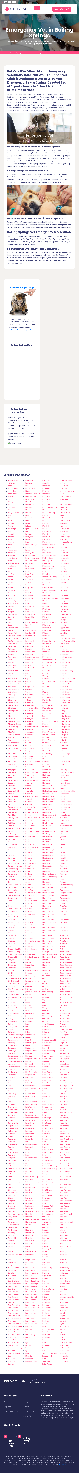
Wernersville (64, 1134)
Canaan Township (15, 866)
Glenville (28, 740)
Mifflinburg (46, 614)
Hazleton (28, 874)
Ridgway (45, 1294)
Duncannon (12, 1257)
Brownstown (13, 810)
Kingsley (28, 1053)
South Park (64, 686)
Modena (45, 646)
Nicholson (46, 882)
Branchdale (12, 753)
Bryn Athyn (12, 812)
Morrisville (46, 700)
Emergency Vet (29, 1402)
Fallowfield (29, 563)
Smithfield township (67, 638)
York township (65, 1348)
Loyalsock (29, 1329)
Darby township (14, 1152)
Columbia (11, 1032)
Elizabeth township (32, 494)
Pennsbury (46, 1085)
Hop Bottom (30, 933)
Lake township (31, 1104)
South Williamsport (67, 697)
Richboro (45, 1283)
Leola (27, 1195)
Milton (44, 638)
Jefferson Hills (30, 989)
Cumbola (11, 1117)
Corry (10, 1080)
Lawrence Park (31, 1158)
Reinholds (46, 1270)
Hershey (28, 903)
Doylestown (12, 1227)
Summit (62, 796)
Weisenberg (64, 1126)
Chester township (15, 954)
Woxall (62, 1313)
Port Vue (45, 1192)
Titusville (63, 887)
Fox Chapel (29, 641)
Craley (10, 1088)
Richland (45, 1286)
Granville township (32, 761)
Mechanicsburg (48, 566)
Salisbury (63, 488)
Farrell (27, 571)
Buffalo (11, 820)
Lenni (27, 1190)
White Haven (64, 1235)
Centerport (12, 911)
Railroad (45, 1233)
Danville (11, 1147)
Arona (10, 571)
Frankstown (29, 662)
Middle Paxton (47, 587)
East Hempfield (14, 1316)
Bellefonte (12, 646)
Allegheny (12, 510)
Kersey (28, 1045)
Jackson (28, 978)
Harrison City (30, 855)
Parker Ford (47, 1043)
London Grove (30, 1251)
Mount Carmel (47, 708)
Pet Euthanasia (29, 1411)
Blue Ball (11, 729)
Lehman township (32, 1182)
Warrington (64, 1072)
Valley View (64, 1032)
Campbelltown (13, 863)
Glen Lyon (29, 719)
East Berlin (12, 1278)
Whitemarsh (64, 1249)
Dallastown (12, 1131)
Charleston (12, 933)
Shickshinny (64, 579)
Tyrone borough (66, 933)
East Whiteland (14, 1353)
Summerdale (64, 794)
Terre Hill (63, 858)
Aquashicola (12, 550)
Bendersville (13, 652)
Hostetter (29, 946)
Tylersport (64, 930)
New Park (46, 847)
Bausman (11, 625)
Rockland (45, 1318)
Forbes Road (30, 606)
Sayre (62, 502)
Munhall (45, 764)
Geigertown (29, 686)
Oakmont (46, 976)
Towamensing (65, 898)
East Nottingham (14, 1332)
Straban (63, 767)
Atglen (10, 582)
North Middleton (48, 927)
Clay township (13, 984)
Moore (45, 692)
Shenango (63, 566)
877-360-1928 (10, 2)
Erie (26, 531)
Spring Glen (64, 719)
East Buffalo (12, 1286)
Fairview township (32, 558)
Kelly (27, 1029)
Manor (45, 510)
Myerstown (46, 769)
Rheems (45, 1278)
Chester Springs (14, 951)
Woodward (64, 1308)
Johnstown (29, 1016)
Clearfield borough (15, 989)
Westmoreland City (67, 1222)
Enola (27, 523)
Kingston (28, 1056)
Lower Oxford (30, 1300)
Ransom (45, 1238)
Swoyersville (64, 831)
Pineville (45, 1131)
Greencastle (29, 777)
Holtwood (29, 919)
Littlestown (29, 1233)
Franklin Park (30, 654)
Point (44, 1176)
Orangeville (46, 1008)
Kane (27, 1024)
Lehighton (29, 1179)
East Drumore (13, 1300)
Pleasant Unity (48, 1152)
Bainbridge (12, 601)
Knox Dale (29, 1077)
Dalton (10, 1136)
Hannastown (30, 826)
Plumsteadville (47, 1160)
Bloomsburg (13, 727)
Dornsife (11, 1209)
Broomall (11, 804)
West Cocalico (65, 1147)
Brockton (11, 785)
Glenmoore (29, 732)
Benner (11, 654)
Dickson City (13, 1192)
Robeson (45, 1305)
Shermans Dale (65, 577)
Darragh (11, 1155)
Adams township (14, 488)
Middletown (46, 601)
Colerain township (15, 1016)
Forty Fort (29, 625)
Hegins (28, 877)
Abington (11, 483)
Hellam (28, 885)
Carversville (12, 890)
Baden (10, 598)
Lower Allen (29, 1265)
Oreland (45, 1010)
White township (66, 1241)
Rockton (45, 1321)
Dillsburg (11, 1195)
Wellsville (63, 1128)
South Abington (66, 657)
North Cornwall (48, 898)
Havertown (29, 868)
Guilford (28, 802)
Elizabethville (30, 499)
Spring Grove (65, 721)
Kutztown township (32, 1088)
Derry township (14, 1182)
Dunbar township (15, 1254)
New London (47, 836)
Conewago (12, 1048)
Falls (27, 566)
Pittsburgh (46, 1139)
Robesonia (46, 1308)
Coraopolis (12, 1075)
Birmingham (13, 711)
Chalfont (11, 919)
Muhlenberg (47, 753)
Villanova (63, 1040)
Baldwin (11, 606)
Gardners (29, 681)
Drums (10, 1246)
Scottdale (63, 523)
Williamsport (64, 1273)
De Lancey (12, 1160)
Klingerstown (30, 1075)
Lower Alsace (30, 1267)
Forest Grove (30, 614)
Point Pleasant (48, 1179)
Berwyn (11, 673)
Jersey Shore (30, 1008)
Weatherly (63, 1120)
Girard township (31, 708)
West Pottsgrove (66, 1200)
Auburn (11, 587)
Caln (10, 852)
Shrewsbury (64, 595)
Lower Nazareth (31, 1297)
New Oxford (47, 844)
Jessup (27, 1010)
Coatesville (12, 1005)
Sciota (62, 515)
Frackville (28, 644)
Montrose (46, 686)
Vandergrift (64, 1034)
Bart (10, 619)
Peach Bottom (47, 1056)
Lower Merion (30, 1289)
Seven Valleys (65, 536)
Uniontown (64, 941)
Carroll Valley (13, 887)
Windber (63, 1292)
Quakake (45, 1217)
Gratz (27, 767)
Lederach (28, 1171)
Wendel (62, 1131)
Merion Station (48, 582)
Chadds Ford (13, 917)
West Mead (64, 1179)
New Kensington (48, 831)
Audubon (11, 590)
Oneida (45, 1002)
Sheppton (63, 574)
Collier (10, 1024)
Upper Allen (64, 951)
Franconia (29, 646)
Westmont (64, 1219)
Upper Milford (65, 981)
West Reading (65, 1203)
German (28, 692)
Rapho (44, 1241)
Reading (45, 1246)
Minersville (46, 644)
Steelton (63, 756)
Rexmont (45, 1273)
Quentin (45, 1225)
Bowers (11, 740)
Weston (63, 1225)
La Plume (28, 1091)
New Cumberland (49, 815)
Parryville (46, 1048)
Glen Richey (29, 724)
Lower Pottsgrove (32, 1305)
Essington (29, 536)
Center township (14, 909)
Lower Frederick (31, 1275)
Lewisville (29, 1209)
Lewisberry (29, 1200)
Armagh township (15, 563)
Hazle (27, 871)
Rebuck (45, 1254)
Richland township (49, 1289)
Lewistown (29, 1206)
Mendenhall (47, 579)
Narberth (46, 775)
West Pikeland (65, 1192)
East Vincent (13, 1350)
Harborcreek (30, 836)
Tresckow (63, 911)
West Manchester (66, 1174)
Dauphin (11, 1158)
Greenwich (29, 794)
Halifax (28, 810)
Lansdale (28, 1131)
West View (63, 1209)
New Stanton (47, 860)
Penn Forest (47, 1072)
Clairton (11, 970)
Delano (11, 1166)
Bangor (11, 611)
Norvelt (45, 960)
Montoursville (47, 684)
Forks (27, 619)
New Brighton (47, 802)
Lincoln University (32, 1219)
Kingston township (32, 1059)
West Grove (64, 1160)
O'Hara (45, 973)
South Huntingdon (67, 673)
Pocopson (46, 1174)
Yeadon (62, 1334)
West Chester (65, 1144)
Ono (44, 1005)
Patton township (48, 1051)
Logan (27, 1246)
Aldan (10, 504)
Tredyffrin (63, 906)
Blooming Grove (14, 724)
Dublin (10, 1251)
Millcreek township (49, 622)
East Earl (11, 1302)
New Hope (46, 828)
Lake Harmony (31, 1101)
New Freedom (47, 818)
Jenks (27, 1000)
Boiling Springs (16, 53)
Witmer (62, 1300)
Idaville (28, 962)
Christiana (12, 968)
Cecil (10, 901)
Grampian (29, 753)
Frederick (28, 665)
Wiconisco (63, 1257)
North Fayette (47, 911)
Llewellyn (28, 1238)
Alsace (10, 520)
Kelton (27, 1032)
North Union (47, 935)
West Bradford (65, 1136)
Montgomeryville (49, 681)
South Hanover (65, 668)
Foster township (31, 630)
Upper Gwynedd (66, 965)
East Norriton (13, 1329)
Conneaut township (15, 1056)
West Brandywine (66, 1139)
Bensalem (12, 657)
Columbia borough (15, 1034)
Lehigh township (31, 1176)
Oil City (45, 984)
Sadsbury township (49, 1353)
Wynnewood (64, 1326)
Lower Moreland (31, 1294)
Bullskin (11, 826)
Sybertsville (64, 834)
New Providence (48, 852)
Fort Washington (31, 622)
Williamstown (65, 1275)
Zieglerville (64, 1358)
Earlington (12, 1270)
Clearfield (11, 986)
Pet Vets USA (14, 1381)
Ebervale (11, 1361)
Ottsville (45, 1018)
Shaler (62, 545)
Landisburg (29, 1123)
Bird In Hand (13, 705)
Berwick (11, 668)
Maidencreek (47, 486)
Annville (11, 542)
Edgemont (29, 480)
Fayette (28, 577)
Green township (31, 772)
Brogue (11, 794)
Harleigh (28, 842)
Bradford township (15, 751)
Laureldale (29, 1147)
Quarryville (46, 1222)
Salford (62, 483)
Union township (66, 938)
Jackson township (32, 981)
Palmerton (46, 1029)
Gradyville (29, 751)
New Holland (47, 826)
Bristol (10, 777)
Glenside (28, 737)
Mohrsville (46, 652)
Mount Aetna (47, 705)
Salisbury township (67, 491)
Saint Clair (46, 1358)
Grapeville (29, 764)
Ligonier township (32, 1211)
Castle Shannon (14, 895)
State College (65, 753)
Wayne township (66, 1112)
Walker (62, 1048)
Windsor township (67, 1297)
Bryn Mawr (12, 815)
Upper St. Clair (65, 1016)
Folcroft (28, 601)
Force (27, 609)
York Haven (64, 1340)
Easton (10, 1356)
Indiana (28, 968)
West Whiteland (66, 1214)
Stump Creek (65, 783)
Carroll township (14, 885)
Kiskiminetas (30, 1067)
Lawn (27, 1152)
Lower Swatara (31, 1321)
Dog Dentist (9, 1406)
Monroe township (49, 662)
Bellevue (11, 649)
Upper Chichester (66, 954)
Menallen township (49, 577)
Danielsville (12, 1144)
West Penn (64, 1187)
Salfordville (64, 486)
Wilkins (62, 1265)
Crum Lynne (12, 1107)
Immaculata (29, 965)
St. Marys (63, 748)
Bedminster (12, 644)
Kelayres (28, 1026)
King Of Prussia (31, 1051)
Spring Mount (65, 727)
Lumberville (29, 1332)
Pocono (45, 1171)
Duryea (11, 1265)
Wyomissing (64, 1332)
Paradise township (49, 1040)
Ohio (44, 981)
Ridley (44, 1297)
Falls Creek (29, 569)
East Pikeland (13, 1340)
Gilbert (28, 700)
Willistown (63, 1278)
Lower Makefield (31, 1286)
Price (44, 1203)
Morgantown (47, 697)
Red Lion (45, 1259)
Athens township (14, 585)
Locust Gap (29, 1243)
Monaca (45, 654)
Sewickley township (67, 542)
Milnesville (46, 636)
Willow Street (65, 1283)
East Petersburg (14, 1337)
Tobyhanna (64, 890)
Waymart (63, 1109)
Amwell (11, 534)
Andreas (11, 536)
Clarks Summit (13, 981)
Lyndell (28, 1345)
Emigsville (29, 518)
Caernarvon (12, 842)
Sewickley (63, 539)
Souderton (64, 654)
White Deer (64, 1233)
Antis (10, 545)
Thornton (63, 874)
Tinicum (63, 882)
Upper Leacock (65, 970)
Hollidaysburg (30, 914)
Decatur (11, 1163)
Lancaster (29, 1112)
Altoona (11, 523)
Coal (10, 1000)
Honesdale (29, 922)
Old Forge (46, 989)
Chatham (11, 941)
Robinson (46, 1310)
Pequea (45, 1091)
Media (44, 571)
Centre (10, 914)
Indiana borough (31, 970)
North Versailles (48, 938)
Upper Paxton (65, 994)
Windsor (63, 1294)
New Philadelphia (49, 850)
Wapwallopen (65, 1064)
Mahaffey (29, 1356)
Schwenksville (65, 512)
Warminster (64, 1067)
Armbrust (12, 566)
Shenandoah (64, 563)
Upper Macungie (66, 973)
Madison (28, 1353)
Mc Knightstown (48, 545)
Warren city (64, 1069)
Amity (10, 531)
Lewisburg (29, 1203)
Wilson (62, 1286)
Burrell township (14, 828)
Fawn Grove (29, 574)
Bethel (10, 676)
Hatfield (28, 860)
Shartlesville (64, 558)
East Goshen (13, 1310)
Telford (62, 852)
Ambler (11, 526)
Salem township (66, 480)
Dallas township (14, 1128)
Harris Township (31, 847)
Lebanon (28, 1166)
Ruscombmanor (48, 1340)
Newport (45, 868)
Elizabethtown (30, 496)
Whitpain (63, 1254)
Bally (10, 609)
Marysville (46, 536)
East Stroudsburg (15, 1348)
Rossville (45, 1332)
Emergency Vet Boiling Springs (36, 53)
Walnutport (64, 1059)
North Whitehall (48, 943)
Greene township (32, 780)
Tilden (62, 879)
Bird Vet (26, 1406)
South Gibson (65, 665)
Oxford (45, 1021)
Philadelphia (47, 1107)
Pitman (45, 1136)
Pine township (47, 1128)
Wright (62, 1316)
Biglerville (12, 700)
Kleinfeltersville (31, 1072)
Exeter (27, 542)
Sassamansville (65, 496)
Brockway (12, 788)
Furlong (28, 676)
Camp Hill (11, 860)
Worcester (64, 1310)
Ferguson (29, 587)
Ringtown (46, 1302)
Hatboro (28, 858)
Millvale (45, 633)
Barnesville (12, 614)
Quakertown (47, 1219)
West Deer (64, 1150)
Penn (44, 1069)
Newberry (46, 863)
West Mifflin (64, 1182)
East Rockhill (13, 1345)
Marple (45, 523)
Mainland (46, 488)
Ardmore (11, 555)
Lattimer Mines (31, 1144)
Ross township (48, 1329)
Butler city (12, 834)
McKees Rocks (47, 558)
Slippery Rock (65, 628)
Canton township (14, 871)
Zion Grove (64, 1361)
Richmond (46, 1292)
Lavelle (28, 1150)
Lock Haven (29, 1241)
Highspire (29, 906)
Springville (64, 745)
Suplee (62, 812)
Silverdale (63, 611)
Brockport (12, 783)
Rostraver (46, 1334)
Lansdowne (29, 1134)
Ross (44, 1326)
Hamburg (29, 815)
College (11, 1018)
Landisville (29, 1126)
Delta (10, 1174)
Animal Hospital (10, 1402)
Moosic (45, 694)
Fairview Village (31, 561)
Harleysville (29, 844)
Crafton (11, 1085)
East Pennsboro (14, 1334)
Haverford (29, 866)
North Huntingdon (49, 917)
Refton (45, 1265)
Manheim (46, 504)
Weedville (63, 1123)
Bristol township (14, 780)
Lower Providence (32, 1308)
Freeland (28, 670)
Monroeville (47, 665)
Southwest (64, 708)
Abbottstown (13, 480)
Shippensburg (65, 585)
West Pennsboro (66, 1190)
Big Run (11, 697)
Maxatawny (46, 539)
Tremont (63, 909)
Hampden (29, 820)
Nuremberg (47, 970)
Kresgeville (29, 1080)
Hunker (28, 951)
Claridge (11, 973)
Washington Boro (66, 1085)
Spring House (65, 724)
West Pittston (65, 1195)
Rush (44, 1342)
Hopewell (29, 938)
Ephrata (28, 526)
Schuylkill (63, 507)
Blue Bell (11, 732)
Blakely (11, 716)
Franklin (28, 649)
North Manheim (48, 925)
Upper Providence (66, 1000)
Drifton (11, 1241)
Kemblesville (30, 1034)
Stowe (62, 764)
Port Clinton (47, 1190)
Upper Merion (65, 978)
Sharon (62, 550)
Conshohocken (14, 1067)
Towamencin (64, 895)
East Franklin (13, 1308)
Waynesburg (64, 1117)
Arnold (10, 569)
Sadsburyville (47, 1356)
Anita (10, 539)
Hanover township (32, 834)
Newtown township (49, 877)
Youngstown (64, 1350)
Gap (26, 678)
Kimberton (29, 1048)
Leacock (28, 1163)
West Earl (63, 1155)
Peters (44, 1101)
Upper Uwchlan (65, 1018)
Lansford (28, 1136)
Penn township (48, 1077)
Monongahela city (49, 660)
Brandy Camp (13, 759)
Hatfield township (32, 863)
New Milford (47, 839)
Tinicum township (66, 885)
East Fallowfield (14, 1305)
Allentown (12, 518)
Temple (62, 855)
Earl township (13, 1267)
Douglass (11, 1211)
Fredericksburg (31, 668)
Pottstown (46, 1198)
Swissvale (63, 828)
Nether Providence (49, 791)
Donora (11, 1203)
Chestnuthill (12, 957)
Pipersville (46, 1134)
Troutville (63, 914)
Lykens (28, 1342)
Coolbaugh (12, 1072)
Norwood (46, 962)
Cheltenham (12, 943)
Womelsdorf (64, 1302)
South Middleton (66, 681)
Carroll (10, 882)
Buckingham (13, 818)
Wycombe (63, 1321)
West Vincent (65, 1211)
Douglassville (13, 1217)
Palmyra (45, 1032)
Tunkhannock (65, 917)
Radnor (45, 1230)
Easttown (11, 1358)
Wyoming (63, 1329)
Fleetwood (29, 595)
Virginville (63, 1043)
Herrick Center (31, 901)
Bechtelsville (13, 638)
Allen (10, 515)
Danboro (11, 1142)
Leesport (28, 1174)
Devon (10, 1187)
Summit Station (65, 802)
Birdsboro (12, 708)
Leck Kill (28, 1168)
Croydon (11, 1104)
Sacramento (47, 1348)
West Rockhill (65, 1206)
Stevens (63, 759)
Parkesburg (47, 1045)
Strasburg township (67, 772)
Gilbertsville (29, 705)
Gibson (28, 697)
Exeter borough (31, 545)
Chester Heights (14, 949)
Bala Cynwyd (13, 603)
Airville (10, 496)
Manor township (48, 512)
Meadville (46, 563)
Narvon (45, 777)
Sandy (62, 494)
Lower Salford (30, 1310)
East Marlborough (15, 1326)
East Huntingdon (14, 1318)
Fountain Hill (30, 633)
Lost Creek (29, 1262)
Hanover (28, 828)
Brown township (14, 807)
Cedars (10, 903)
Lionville (28, 1225)
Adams (10, 486)
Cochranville (13, 1008)
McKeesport (47, 561)
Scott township (65, 520)
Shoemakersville (66, 593)
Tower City (64, 901)
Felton (27, 585)
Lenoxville (29, 1192)
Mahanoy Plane (31, 1361)
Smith (62, 636)
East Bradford (13, 1281)
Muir (44, 756)
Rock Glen (46, 1316)
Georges (28, 689)
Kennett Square (31, 1043)
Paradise (45, 1037)
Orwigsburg (47, 1016)
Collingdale (12, 1026)
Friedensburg (30, 673)
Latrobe (28, 1142)
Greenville (29, 791)
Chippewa (12, 965)
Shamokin (63, 547)
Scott (61, 518)
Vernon (62, 1037)
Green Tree (29, 775)
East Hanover (13, 1313)
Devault (11, 1184)
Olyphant (45, 1000)
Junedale (28, 1021)
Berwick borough (14, 670)
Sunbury (63, 810)
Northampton (47, 946)
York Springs (65, 1345)
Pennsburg (46, 1083)
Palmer (45, 1026)
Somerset (63, 649)
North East (46, 903)
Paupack (45, 1053)
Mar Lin (45, 515)
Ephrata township (32, 528)
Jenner (27, 1002)
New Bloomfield (48, 799)
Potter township (48, 1195)
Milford (45, 619)
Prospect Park (47, 1206)
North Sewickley (48, 930)
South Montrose (66, 684)
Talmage (63, 839)
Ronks (44, 1324)
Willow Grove (65, 1281)
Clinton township (14, 997)
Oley (44, 994)
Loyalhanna (29, 1326)
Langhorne (29, 1128)
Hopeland (29, 935)
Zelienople (64, 1356)
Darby (10, 1150)
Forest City (29, 611)
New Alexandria (48, 794)
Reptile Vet (27, 1416)
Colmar (11, 1029)
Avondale (11, 595)
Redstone (46, 1262)
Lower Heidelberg (32, 1281)
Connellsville (13, 1059)
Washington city (66, 1088)
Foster (27, 628)
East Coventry (13, 1294)
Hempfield (29, 890)
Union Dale (64, 935)
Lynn (27, 1348)
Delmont (11, 1171)
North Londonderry (50, 922)
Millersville (46, 630)
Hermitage (29, 895)
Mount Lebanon (48, 729)
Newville (45, 879)
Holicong (28, 911)
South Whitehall (66, 694)
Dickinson (12, 1190)
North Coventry (48, 901)
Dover (10, 1219)
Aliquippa (11, 507)
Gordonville (29, 748)
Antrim (10, 547)
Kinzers (28, 1061)
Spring (62, 711)
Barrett (11, 617)
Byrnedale (12, 839)
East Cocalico (13, 1292)
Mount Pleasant (48, 732)
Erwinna (28, 534)
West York (63, 1217)
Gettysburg (29, 694)
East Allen (12, 1275)
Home (6, 53)
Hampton (29, 823)
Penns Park (46, 1080)
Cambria (11, 858)
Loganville (29, 1249)
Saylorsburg (64, 499)
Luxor (27, 1337)
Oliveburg (46, 997)
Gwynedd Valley (31, 807)
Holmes (28, 917)
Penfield (45, 1067)
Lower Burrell (30, 1270)
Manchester (47, 496)
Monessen (46, 657)
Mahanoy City (30, 1358)
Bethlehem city (14, 689)
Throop (63, 877)
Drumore (11, 1243)
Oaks (44, 978)
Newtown (46, 871)
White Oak (64, 1238)
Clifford (11, 992)
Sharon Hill (64, 553)
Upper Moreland (66, 984)
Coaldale (11, 1002)
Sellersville (64, 531)
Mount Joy (46, 719)
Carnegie (11, 879)
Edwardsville (30, 488)
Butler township (14, 836)
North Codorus (48, 895)
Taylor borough (66, 850)
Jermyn (28, 1005)
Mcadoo (45, 550)
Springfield (64, 732)
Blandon (11, 719)
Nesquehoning (48, 788)
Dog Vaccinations (11, 1411)
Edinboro (28, 486)
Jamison (28, 984)
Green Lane (29, 769)
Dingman (11, 1200)
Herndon (28, 898)
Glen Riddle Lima (31, 727)
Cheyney (11, 960)
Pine (44, 1115)
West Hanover (65, 1163)
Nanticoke (46, 772)
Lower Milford (30, 1292)
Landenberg (30, 1120)
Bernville (11, 662)
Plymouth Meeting (49, 1166)
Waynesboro (64, 1115)
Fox (26, 638)
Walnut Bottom (65, 1056)
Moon (44, 689)
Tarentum (63, 844)
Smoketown (64, 644)
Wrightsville (64, 1318)
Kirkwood (29, 1064)
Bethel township (14, 681)
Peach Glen (46, 1059)
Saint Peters (47, 1364)
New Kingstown (48, 834)
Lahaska (28, 1099)
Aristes (10, 561)
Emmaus (28, 520)
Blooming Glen (14, 721)
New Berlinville (48, 796)
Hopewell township (32, 941)
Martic (44, 528)
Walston (63, 1061)
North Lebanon (48, 919)
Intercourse (29, 973)
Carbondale (12, 874)
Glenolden (29, 735)
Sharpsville (64, 555)
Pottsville (45, 1200)
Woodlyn (63, 1305)
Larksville (29, 1139)
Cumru (10, 1120)
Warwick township (67, 1083)
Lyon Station (30, 1350)
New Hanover (47, 823)
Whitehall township (67, 1246)
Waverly (63, 1107)
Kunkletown (30, 1085)
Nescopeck (46, 783)
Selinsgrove (64, 528)
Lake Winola (30, 1107)
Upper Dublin (65, 960)
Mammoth (46, 494)
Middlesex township (50, 598)
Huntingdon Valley (32, 957)
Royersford (46, 1337)
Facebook (62, 1464)
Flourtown (29, 598)
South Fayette (65, 662)
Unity (62, 949)
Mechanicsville (47, 569)
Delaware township (15, 1168)
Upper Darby (65, 957)
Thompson (64, 863)
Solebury (63, 646)
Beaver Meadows (14, 636)
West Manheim (65, 1176)
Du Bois (11, 1249)
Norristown (46, 885)
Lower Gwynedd (31, 1278)
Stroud (62, 777)
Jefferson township (32, 992)
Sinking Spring (65, 614)
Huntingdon (30, 954)
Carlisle (11, 877)
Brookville (12, 802)
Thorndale (64, 871)
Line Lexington (31, 1222)
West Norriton (65, 1184)
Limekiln (28, 1214)
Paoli (44, 1034)
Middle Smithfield (49, 590)
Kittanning (29, 1069)
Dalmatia (11, 1134)
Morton (45, 702)
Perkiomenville (48, 1099)
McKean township (49, 555)
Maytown (46, 542)
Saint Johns (46, 1361)
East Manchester (14, 1324)
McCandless (47, 553)
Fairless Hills (30, 555)
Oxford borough (48, 1024)
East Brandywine (14, 1283)
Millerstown (47, 628)
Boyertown (12, 745)
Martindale (46, 531)
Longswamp (30, 1259)
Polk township (47, 1182)
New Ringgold (47, 855)
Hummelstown (31, 949)
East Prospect (13, 1342)
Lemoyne (28, 1184)
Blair (10, 713)
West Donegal (65, 1152)
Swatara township (66, 826)
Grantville (29, 759)
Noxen (45, 968)
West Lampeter (65, 1171)
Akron (10, 499)
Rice (43, 1281)
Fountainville (30, 636)
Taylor (62, 847)
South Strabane (66, 689)
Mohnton (46, 649)
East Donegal (13, 1297)
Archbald (11, 553)
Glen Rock (29, 729)
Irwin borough (31, 976)
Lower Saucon (30, 1313)
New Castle (46, 812)
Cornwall (11, 1077)
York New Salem (66, 1342)
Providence (46, 1209)
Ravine (45, 1243)
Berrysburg (12, 665)
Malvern (45, 491)
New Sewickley (48, 858)
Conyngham (12, 1069)
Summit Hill (64, 799)
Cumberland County (16, 1109)
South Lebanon (65, 676)
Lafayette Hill (30, 1096)
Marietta (45, 520)
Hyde (27, 960)
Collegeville (12, 1021)
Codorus (11, 1010)
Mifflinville (46, 617)
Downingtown (13, 1225)
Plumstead (46, 1158)
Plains (44, 1147)
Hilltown (28, 909)
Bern (10, 660)
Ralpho (45, 1235)
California (12, 850)
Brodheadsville (14, 791)
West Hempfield (66, 1168)
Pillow (44, 1112)
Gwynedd (28, 804)
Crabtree (11, 1083)
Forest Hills (29, 617)
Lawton (28, 1160)
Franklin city (30, 652)
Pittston (45, 1142)
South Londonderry (67, 678)
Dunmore (12, 1259)
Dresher (11, 1235)
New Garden (47, 820)
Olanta (45, 986)
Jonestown (29, 1018)
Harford (28, 839)
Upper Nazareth (66, 992)
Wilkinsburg (64, 1267)
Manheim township (49, 507)
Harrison (28, 852)
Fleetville (28, 593)
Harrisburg (29, 850)
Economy (11, 1364)
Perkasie (45, 1093)
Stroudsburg (64, 780)
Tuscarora (64, 927)
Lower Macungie (31, 1283)
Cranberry (12, 1091)
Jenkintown (29, 997)
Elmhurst (28, 512)
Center (10, 906)
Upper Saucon (65, 1008)
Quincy (45, 1227)
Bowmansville (13, 743)
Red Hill (45, 1257)
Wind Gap (63, 1289)
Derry (10, 1179)
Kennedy (28, 1037)
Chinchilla (12, 962)
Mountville (46, 751)
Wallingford (64, 1053)
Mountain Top (48, 748)
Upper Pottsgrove (67, 997)
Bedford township (15, 641)
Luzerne (28, 1340)
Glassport (29, 716)
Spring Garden (65, 716)
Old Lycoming (47, 992)
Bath (10, 622)
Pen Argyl (46, 1064)
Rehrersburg (47, 1267)
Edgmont (28, 483)
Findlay (28, 590)
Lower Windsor (31, 1324)
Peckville (45, 1061)
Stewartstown (65, 761)
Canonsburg (13, 868)
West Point (64, 1198)
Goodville (28, 743)
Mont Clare (46, 668)
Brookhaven (13, 796)
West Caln (63, 1142)
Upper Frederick (66, 962)
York (61, 1337)
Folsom (28, 603)
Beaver (11, 630)
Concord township (15, 1037)
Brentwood (12, 767)
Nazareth (46, 780)
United (62, 946)
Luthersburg (30, 1334)
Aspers (10, 577)
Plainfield (45, 1144)
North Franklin (48, 914)
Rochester (46, 1313)
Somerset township (67, 652)
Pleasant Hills (47, 1150)
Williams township (67, 1270)
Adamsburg (12, 491)
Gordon (28, 745)
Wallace (62, 1051)
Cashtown (12, 893)
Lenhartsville (30, 1187)
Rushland (46, 1345)
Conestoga (12, 1045)
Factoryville (29, 553)
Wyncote (63, 1324)
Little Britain (30, 1230)
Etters (27, 539)
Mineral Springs (48, 641)
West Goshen (65, 1158)
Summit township (66, 804)
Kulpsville (29, 1083)
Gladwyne (29, 713)
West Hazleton (65, 1166)
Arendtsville (12, 558)
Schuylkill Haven (66, 510)
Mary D (45, 534)
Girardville (29, 711)
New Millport (47, 842)
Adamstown (12, 494)
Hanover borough (32, 831)
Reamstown (46, 1251)
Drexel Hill (12, 1238)
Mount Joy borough (50, 721)
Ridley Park (46, 1300)
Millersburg (46, 625)
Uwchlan (63, 1024)
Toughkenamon (66, 893)
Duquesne (12, 1262)
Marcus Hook (47, 518)
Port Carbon (47, 1187)
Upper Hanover (66, 968)
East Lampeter (13, 1321)
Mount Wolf (47, 745)
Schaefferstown (66, 504)
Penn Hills (46, 1075)
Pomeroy (45, 1184)
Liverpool (29, 1235)
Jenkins (28, 994)
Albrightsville (13, 502)
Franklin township (32, 657)
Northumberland (49, 957)
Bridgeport (12, 769)
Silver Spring (64, 609)
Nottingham (47, 965)
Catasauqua (12, 898)
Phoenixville (47, 1109)
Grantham (29, 756)
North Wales (47, 941)
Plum (44, 1155)
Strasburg (63, 769)
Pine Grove (46, 1120)
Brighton (11, 775)
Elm (26, 510)
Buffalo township (14, 823)
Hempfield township (33, 893)
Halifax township (31, 812)
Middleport (46, 593)
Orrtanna (46, 1013)
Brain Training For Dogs (22, 287)
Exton (27, 550)
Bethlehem (12, 686)
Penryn (45, 1088)
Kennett (28, 1040)
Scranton (63, 526)
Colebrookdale (13, 1013)
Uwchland (63, 1026)
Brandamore (13, 756)
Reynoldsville (47, 1275)
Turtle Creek (64, 925)
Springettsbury (65, 729)
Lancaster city (30, 1115)
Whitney (63, 1251)
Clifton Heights (14, 994)
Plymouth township (49, 1168)
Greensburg (30, 788)
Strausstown (64, 775)
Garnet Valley (30, 684)
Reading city (47, 1249)
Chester (11, 946)
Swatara (63, 823)
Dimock (11, 1198)
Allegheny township (15, 512)
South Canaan (65, 660)
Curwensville (13, 1123)
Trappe (62, 903)
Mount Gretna (47, 711)
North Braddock (48, 893)
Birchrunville (13, 702)
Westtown (63, 1227)
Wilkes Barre (64, 1259)
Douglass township (15, 1214)
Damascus (12, 1139)
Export (27, 547)
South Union (64, 692)
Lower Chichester (32, 1273)
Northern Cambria (49, 954)
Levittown (29, 1198)
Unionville (63, 943)
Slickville (63, 625)
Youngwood (64, 1353)
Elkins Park (29, 502)
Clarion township (14, 978)
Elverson (28, 515)
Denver (11, 1176)
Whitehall (63, 1243)
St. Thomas (64, 751)
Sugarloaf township (67, 791)
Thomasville (64, 860)
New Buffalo (47, 810)
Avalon (10, 593)
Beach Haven (13, 628)
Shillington (64, 582)
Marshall (45, 526)
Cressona (11, 1101)
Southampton (65, 700)
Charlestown (13, 935)
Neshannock (47, 785)
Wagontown (64, 1045)
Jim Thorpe (29, 1013)
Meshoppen (47, 585)
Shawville (63, 561)
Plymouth (46, 1163)
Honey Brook (30, 925)
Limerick (28, 1217)
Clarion (11, 976)
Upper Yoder (64, 1021)
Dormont (11, 1206)
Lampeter (29, 1109)
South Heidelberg (66, 670)
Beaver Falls (12, 633)
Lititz (27, 1227)
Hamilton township (32, 818)
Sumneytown (65, 807)
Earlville (11, 1273)
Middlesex (46, 595)
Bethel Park (12, 678)
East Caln (11, 1289)
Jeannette (29, 986)
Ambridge (12, 528)
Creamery (12, 1099)
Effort (27, 491)
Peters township (48, 1104)
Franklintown (30, 660)
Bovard (11, 737)
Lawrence (29, 1155)
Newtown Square (49, 874)
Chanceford (12, 927)
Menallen (46, 574)
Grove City (29, 799)
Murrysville (46, 767)
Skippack (63, 617)
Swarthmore (64, 820)
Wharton (63, 1230)
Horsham (29, 943)
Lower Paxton (30, 1302)
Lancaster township (33, 1117)
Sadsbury (46, 1350)
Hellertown (29, 887)
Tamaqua (63, 842)
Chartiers (11, 938)
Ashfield (11, 574)
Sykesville (63, 836)
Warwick (63, 1080)
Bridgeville (12, 772)
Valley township (66, 1029)
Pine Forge (46, 1117)
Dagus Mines (13, 1126)
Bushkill (11, 831)
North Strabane (48, 933)
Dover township (14, 1222)
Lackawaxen (30, 1093)
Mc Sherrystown (48, 547)
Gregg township (31, 796)
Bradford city (13, 748)
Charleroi (11, 930)
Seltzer (62, 534)
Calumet (11, 855)
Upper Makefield (66, 976)
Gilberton (29, 702)
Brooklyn (11, 799)
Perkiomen (46, 1096)
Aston (10, 579)
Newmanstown (48, 866)
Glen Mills (29, 721)
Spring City (64, 713)
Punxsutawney (48, 1211)
